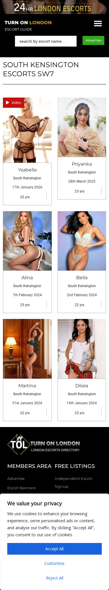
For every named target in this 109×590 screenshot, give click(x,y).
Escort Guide (18, 29)
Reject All (54, 578)
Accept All (54, 548)
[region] (54, 542)
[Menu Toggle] (98, 23)
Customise (54, 563)
